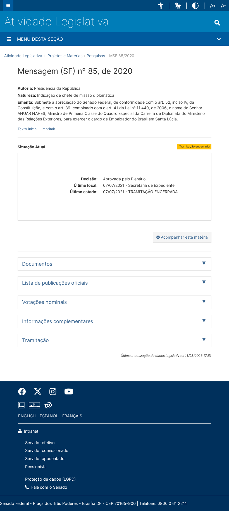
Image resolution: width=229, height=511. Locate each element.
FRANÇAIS (72, 415)
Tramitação (35, 340)
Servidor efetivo (40, 442)
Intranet (30, 431)
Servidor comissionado (46, 450)
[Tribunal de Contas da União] (47, 405)
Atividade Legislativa (56, 21)
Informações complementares (57, 321)
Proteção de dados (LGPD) (50, 479)
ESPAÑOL (49, 415)
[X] (38, 392)
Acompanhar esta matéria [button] (184, 237)
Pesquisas (96, 55)
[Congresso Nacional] (34, 405)
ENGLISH (27, 415)
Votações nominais (44, 302)
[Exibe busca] (217, 22)
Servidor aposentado (45, 458)
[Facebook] (24, 392)
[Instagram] (53, 392)
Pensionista (36, 466)
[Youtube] (66, 392)
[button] (160, 6)
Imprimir (48, 129)
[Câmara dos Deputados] (22, 405)
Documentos (37, 264)
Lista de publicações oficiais (55, 283)
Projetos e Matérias (64, 55)
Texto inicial (28, 129)
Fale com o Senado (48, 487)
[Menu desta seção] (9, 39)
